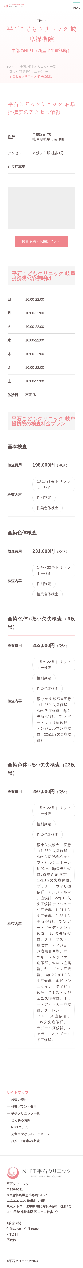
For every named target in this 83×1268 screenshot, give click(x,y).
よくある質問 (20, 1120)
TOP (10, 66)
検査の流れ (19, 1099)
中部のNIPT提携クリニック (25, 71)
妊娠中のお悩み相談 (25, 1141)
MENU (76, 7)
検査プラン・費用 (24, 1106)
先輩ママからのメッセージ (30, 1134)
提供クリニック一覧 (25, 1113)
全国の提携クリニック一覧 (38, 66)
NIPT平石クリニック (14, 6)
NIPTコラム (19, 1127)
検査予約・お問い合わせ (41, 241)
